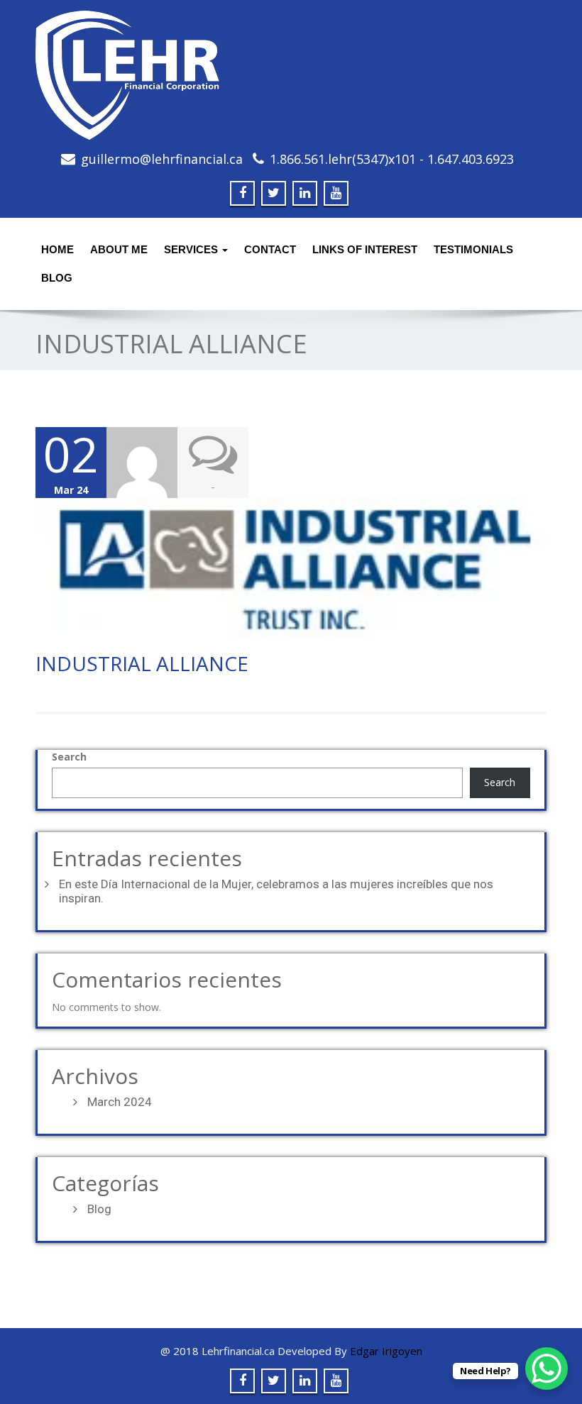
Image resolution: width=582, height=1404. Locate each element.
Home (57, 249)
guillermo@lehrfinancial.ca (162, 158)
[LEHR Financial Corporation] (291, 75)
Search (69, 756)
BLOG (56, 278)
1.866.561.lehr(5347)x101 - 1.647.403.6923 (392, 158)
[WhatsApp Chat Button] (546, 1368)
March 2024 (119, 1102)
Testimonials (473, 249)
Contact (270, 249)
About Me (119, 249)
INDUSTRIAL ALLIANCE (141, 663)
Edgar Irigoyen (386, 1351)
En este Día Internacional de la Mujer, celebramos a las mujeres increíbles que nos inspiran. (276, 891)
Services (192, 249)
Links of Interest (364, 249)
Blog (99, 1209)
